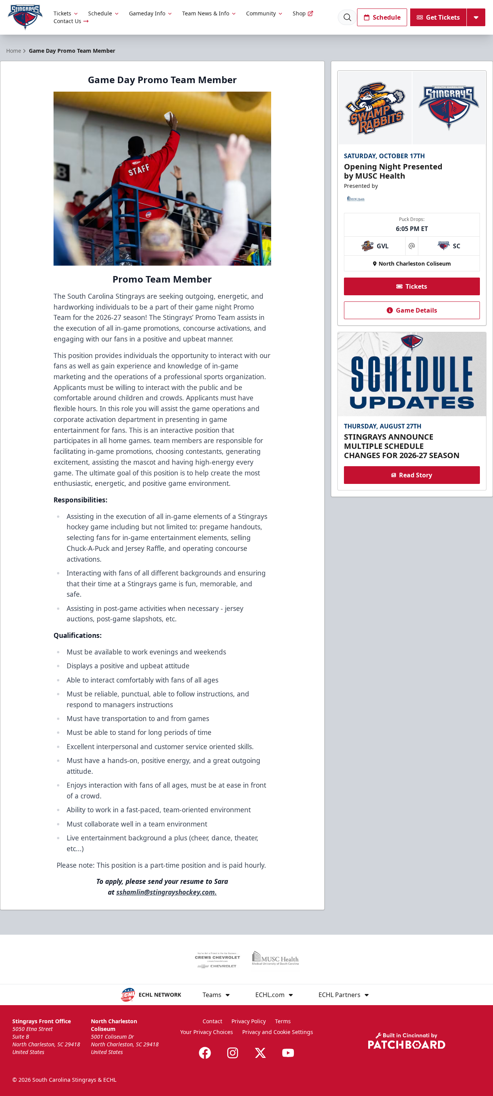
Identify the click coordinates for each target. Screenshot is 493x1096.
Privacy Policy (248, 1021)
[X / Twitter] (260, 1053)
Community (261, 13)
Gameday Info (147, 13)
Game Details (416, 310)
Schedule (100, 13)
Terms (283, 1021)
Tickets (62, 13)
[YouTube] (288, 1053)
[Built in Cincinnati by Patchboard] (406, 1040)
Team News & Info (205, 13)
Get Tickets (443, 17)
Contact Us (67, 21)
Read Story (415, 475)
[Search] (347, 17)
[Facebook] (205, 1053)
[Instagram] (232, 1053)
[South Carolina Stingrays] (25, 17)
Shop (299, 13)
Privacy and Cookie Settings (277, 1032)
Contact (212, 1021)
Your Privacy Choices (206, 1032)
